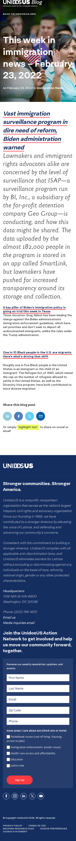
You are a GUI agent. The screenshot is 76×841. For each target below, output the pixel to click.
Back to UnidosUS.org (19, 14)
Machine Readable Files (18, 828)
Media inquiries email (18, 623)
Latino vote (17, 765)
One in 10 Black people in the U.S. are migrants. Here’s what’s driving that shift (37, 354)
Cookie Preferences (53, 828)
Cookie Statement (15, 831)
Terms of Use (37, 825)
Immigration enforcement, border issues (36, 747)
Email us (9, 617)
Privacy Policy (12, 825)
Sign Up (19, 780)
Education (17, 759)
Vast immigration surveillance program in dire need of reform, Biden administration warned (35, 130)
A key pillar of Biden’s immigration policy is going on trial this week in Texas (34, 309)
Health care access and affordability (33, 753)
